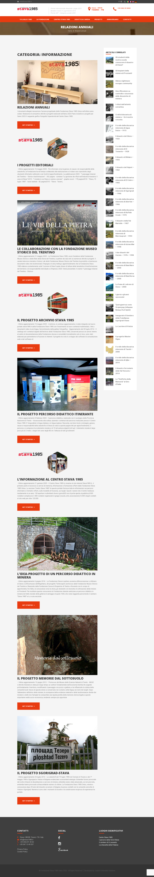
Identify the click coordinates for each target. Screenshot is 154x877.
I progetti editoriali (35, 165)
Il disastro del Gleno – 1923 (124, 137)
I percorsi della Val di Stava (109, 840)
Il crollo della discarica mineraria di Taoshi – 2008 (124, 349)
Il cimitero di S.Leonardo (108, 842)
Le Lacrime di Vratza (124, 326)
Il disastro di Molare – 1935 (124, 158)
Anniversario (112, 19)
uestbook (64, 850)
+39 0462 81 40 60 (27, 842)
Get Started (27, 125)
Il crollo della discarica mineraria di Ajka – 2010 (124, 360)
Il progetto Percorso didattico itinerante (55, 414)
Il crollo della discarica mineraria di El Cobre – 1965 (124, 180)
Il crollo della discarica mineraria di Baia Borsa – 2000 (124, 276)
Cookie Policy (22, 852)
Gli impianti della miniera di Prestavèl (123, 72)
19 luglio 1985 (26, 19)
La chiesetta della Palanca (108, 845)
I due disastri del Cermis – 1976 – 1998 (124, 253)
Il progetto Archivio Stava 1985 (45, 320)
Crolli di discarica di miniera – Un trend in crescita (124, 117)
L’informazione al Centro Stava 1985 (50, 479)
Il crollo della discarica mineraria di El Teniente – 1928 (124, 149)
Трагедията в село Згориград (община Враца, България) (123, 307)
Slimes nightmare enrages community (123, 82)
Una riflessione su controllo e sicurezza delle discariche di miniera (124, 95)
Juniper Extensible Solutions (105, 871)
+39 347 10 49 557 (27, 844)
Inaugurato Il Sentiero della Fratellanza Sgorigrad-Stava (124, 318)
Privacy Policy (22, 849)
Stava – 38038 (98, 9)
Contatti (127, 19)
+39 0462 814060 (124, 8)
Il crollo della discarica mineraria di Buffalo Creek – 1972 (124, 212)
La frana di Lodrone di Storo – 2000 (124, 285)
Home (70, 31)
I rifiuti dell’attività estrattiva (123, 105)
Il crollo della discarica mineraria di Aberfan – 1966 (124, 201)
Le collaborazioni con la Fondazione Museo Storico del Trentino (57, 250)
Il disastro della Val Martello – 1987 (123, 222)
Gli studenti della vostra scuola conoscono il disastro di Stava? (124, 61)
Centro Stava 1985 (62, 19)
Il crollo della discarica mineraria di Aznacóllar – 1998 (124, 244)
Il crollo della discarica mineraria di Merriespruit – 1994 (124, 233)
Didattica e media (82, 19)
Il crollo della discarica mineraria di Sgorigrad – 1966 (124, 191)
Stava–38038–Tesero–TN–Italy (31, 837)
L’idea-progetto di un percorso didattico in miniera (56, 575)
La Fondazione (42, 19)
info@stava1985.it (26, 2)
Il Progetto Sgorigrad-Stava (43, 773)
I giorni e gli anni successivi (122, 295)
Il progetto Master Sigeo (123, 337)
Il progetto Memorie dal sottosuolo (50, 678)
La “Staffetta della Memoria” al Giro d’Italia (123, 381)
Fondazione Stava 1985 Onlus (52, 871)
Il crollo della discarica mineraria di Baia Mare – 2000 (124, 265)
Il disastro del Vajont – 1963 (124, 168)
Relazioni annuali (33, 107)
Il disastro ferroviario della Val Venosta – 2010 (124, 370)
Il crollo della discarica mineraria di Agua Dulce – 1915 (124, 128)
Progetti (98, 19)
